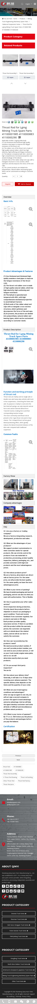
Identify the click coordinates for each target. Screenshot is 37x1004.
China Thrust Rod (8, 781)
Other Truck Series (18, 981)
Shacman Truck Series (18, 919)
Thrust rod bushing (27, 777)
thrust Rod (6, 767)
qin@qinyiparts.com (13, 805)
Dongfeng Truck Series (18, 958)
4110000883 (17, 767)
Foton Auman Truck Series (18, 931)
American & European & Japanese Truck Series (18, 970)
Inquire (11, 77)
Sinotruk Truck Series (18, 913)
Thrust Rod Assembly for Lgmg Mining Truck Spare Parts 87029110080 (27, 73)
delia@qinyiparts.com (13, 802)
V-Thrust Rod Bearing (10, 777)
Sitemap (18, 996)
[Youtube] (11, 886)
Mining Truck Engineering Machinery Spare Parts (18, 976)
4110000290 (19, 770)
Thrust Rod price (8, 784)
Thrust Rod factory (24, 781)
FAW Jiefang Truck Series (18, 936)
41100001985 (7, 770)
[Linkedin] (22, 886)
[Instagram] (7, 886)
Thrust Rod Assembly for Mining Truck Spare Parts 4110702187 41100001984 (10, 73)
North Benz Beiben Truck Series (18, 964)
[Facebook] (3, 886)
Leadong (11, 996)
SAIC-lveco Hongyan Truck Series (18, 925)
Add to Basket (26, 184)
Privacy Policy (26, 996)
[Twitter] (18, 886)
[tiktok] (15, 886)
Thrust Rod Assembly (10, 774)
